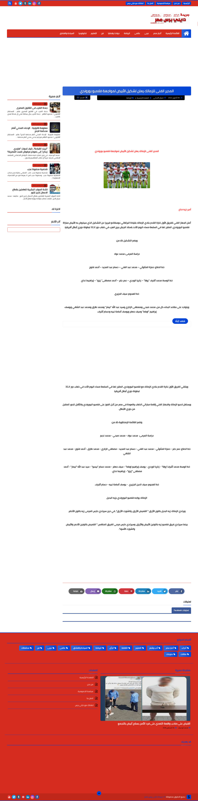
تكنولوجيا (83, 33)
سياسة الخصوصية (163, 3)
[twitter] (20, 3)
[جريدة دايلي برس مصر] (170, 18)
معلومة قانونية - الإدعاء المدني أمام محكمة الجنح (29, 129)
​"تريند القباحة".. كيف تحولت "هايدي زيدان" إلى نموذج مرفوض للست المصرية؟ (27, 150)
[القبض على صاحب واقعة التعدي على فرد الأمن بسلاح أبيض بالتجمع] (145, 698)
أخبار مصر (157, 33)
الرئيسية (187, 3)
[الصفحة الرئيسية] (186, 33)
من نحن (177, 3)
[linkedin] (30, 3)
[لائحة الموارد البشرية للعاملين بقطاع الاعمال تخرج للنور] (55, 189)
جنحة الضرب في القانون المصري (32, 107)
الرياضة (127, 33)
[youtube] (16, 3)
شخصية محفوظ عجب (37, 169)
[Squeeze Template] (189, 797)
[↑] (99, 793)
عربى (146, 33)
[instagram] (34, 3)
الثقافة (125, 648)
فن (102, 33)
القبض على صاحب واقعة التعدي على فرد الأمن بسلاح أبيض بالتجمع (154, 723)
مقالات (183, 654)
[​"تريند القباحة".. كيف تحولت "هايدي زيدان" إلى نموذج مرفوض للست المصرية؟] (55, 148)
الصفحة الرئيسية (143, 97)
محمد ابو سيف (183, 727)
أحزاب (184, 648)
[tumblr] (25, 3)
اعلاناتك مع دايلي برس (135, 3)
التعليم (94, 33)
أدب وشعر (153, 648)
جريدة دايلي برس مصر (153, 796)
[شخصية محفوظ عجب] (55, 168)
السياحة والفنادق (67, 33)
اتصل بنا (150, 3)
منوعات (169, 654)
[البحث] (10, 3)
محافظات (25, 648)
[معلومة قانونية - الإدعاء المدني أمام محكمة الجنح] (55, 127)
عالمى (137, 33)
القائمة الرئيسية (172, 33)
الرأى (111, 648)
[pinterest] (23, 797)
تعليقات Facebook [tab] (181, 610)
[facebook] (39, 3)
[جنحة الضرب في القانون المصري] (55, 107)
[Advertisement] (99, 65)
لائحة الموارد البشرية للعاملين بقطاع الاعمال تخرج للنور (30, 190)
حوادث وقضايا (114, 33)
